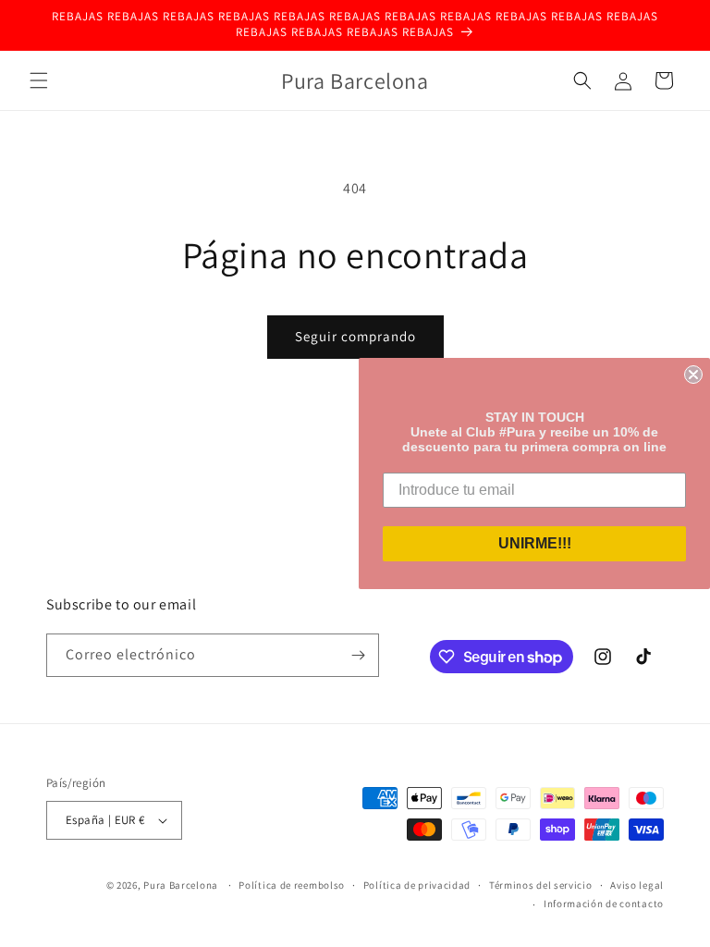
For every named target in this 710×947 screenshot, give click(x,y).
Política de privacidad (417, 885)
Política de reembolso (292, 885)
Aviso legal (637, 885)
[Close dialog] (693, 374)
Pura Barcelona (180, 885)
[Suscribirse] (357, 655)
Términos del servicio (541, 885)
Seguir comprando (355, 336)
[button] (38, 80)
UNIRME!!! (534, 543)
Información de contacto (604, 903)
